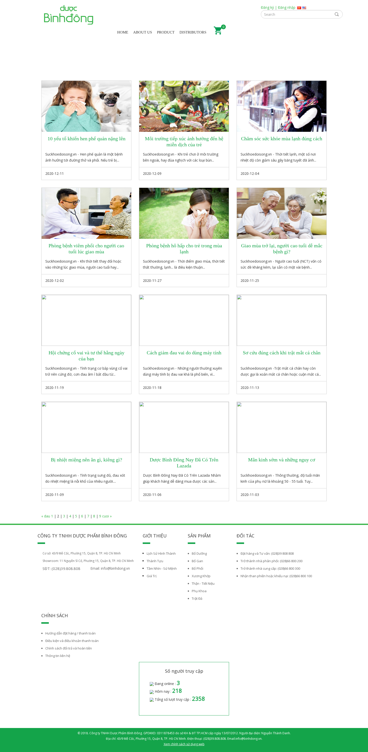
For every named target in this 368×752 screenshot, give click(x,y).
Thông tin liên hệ (57, 655)
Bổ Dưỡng (199, 553)
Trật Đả (197, 598)
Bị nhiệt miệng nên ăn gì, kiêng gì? (86, 459)
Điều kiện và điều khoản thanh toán (72, 640)
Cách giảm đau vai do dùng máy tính (184, 352)
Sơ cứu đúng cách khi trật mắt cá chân (281, 352)
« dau (46, 516)
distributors (192, 32)
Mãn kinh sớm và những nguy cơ (281, 459)
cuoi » (107, 516)
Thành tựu (155, 561)
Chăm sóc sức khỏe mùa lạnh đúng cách (281, 138)
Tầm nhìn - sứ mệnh (162, 568)
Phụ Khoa (199, 591)
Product (165, 32)
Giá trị (151, 576)
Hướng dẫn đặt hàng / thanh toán (70, 633)
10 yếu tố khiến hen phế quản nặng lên (86, 138)
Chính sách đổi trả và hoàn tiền (68, 648)
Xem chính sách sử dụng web (184, 744)
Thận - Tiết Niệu (203, 583)
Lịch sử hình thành (161, 553)
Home (122, 32)
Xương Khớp (201, 576)
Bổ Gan (197, 561)
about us (142, 32)
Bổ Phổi (197, 568)
